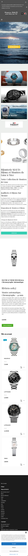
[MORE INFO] (24, 367)
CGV (17, 554)
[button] (26, 532)
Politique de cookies (12, 554)
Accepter (14, 543)
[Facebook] (2, 2)
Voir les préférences (14, 551)
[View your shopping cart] (25, 13)
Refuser (14, 547)
